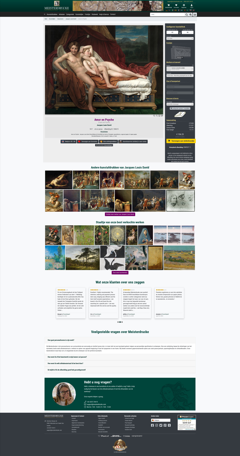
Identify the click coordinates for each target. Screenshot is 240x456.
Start (46, 19)
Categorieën (70, 14)
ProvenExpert (64, 314)
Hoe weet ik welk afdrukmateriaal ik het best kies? (65, 363)
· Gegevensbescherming (77, 425)
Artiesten (62, 14)
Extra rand (168, 36)
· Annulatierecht (75, 427)
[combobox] (180, 38)
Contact (112, 14)
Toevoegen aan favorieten (88, 141)
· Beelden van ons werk (104, 427)
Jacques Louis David (71, 19)
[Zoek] (187, 14)
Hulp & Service (104, 14)
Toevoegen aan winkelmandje (182, 141)
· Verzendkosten (102, 423)
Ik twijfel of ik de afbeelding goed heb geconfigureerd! (67, 370)
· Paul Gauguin (128, 423)
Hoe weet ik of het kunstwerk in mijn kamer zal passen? (67, 357)
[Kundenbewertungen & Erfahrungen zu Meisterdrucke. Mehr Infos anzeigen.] (187, 422)
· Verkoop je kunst (102, 420)
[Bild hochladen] (195, 14)
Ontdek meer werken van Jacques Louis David (120, 214)
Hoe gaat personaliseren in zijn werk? (61, 340)
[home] (44, 14)
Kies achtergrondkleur (109, 141)
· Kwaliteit (100, 425)
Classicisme (60, 19)
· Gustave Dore (128, 429)
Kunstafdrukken (52, 14)
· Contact (73, 418)
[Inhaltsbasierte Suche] (191, 14)
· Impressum (74, 420)
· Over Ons (73, 432)
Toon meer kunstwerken (120, 272)
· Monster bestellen (103, 432)
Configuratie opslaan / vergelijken (181, 108)
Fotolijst (87, 14)
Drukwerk (95, 14)
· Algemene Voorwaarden (77, 423)
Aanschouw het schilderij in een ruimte (134, 141)
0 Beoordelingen (107, 145)
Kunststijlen (79, 14)
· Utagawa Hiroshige (129, 427)
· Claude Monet (128, 420)
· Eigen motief (101, 418)
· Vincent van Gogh (129, 418)
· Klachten (73, 429)
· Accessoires (101, 429)
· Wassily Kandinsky (129, 425)
